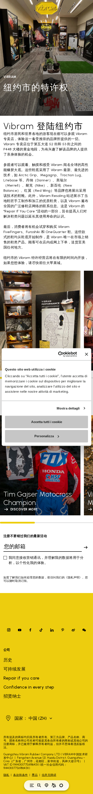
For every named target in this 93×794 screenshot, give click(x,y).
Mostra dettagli (68, 408)
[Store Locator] (46, 785)
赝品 (35, 775)
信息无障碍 (49, 775)
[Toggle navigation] (31, 785)
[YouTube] (19, 630)
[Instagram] (9, 630)
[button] (28, 718)
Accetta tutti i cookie (46, 422)
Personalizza (44, 436)
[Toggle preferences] (61, 785)
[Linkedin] (52, 630)
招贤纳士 (12, 696)
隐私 (6, 775)
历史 (7, 660)
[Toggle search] (39, 785)
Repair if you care (21, 678)
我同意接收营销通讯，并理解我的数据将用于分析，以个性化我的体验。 (46, 560)
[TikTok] (41, 630)
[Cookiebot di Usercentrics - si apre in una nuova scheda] (58, 354)
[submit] (86, 547)
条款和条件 (20, 775)
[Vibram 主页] (46, 8)
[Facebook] (30, 630)
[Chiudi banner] (86, 354)
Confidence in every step (28, 687)
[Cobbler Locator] (53, 785)
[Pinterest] (62, 630)
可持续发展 (14, 669)
